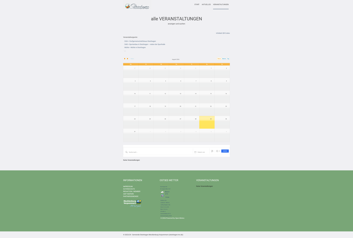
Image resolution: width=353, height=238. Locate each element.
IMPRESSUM (128, 186)
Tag (228, 58)
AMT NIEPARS (128, 194)
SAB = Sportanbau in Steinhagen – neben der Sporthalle (144, 44)
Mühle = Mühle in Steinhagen (135, 47)
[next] (127, 59)
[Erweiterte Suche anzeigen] (212, 151)
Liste (217, 151)
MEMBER (136, 191)
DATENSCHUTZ (129, 189)
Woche (224, 58)
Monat (219, 58)
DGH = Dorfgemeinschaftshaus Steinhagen (140, 41)
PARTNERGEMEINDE (130, 196)
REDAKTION (127, 191)
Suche (225, 151)
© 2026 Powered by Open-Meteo (172, 218)
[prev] (124, 59)
